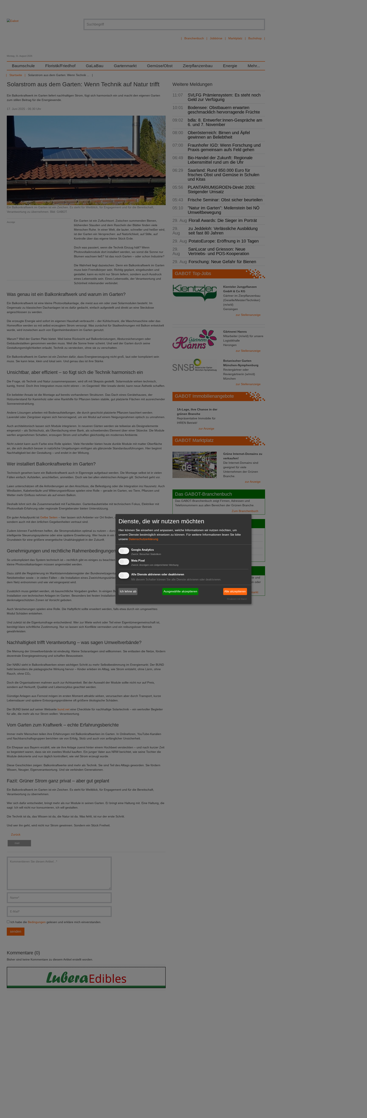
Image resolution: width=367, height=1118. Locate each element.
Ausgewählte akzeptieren (180, 591)
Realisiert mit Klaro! (237, 599)
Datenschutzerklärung (143, 539)
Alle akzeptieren (235, 591)
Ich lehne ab (128, 591)
